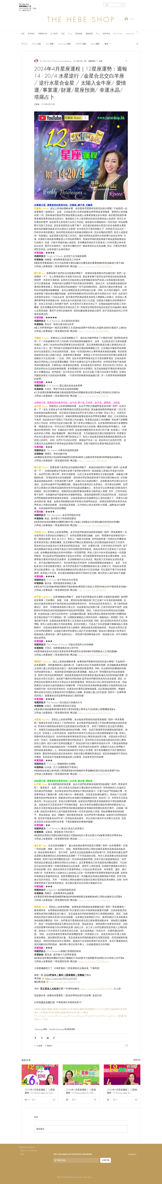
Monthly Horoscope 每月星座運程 (62, 1029)
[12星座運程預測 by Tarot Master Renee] (40, 1075)
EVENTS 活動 (81, 44)
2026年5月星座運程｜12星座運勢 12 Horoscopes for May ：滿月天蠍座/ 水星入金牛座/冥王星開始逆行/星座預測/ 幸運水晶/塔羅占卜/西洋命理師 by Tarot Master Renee (81, 1091)
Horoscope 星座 (64, 44)
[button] (137, 44)
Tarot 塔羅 (49, 44)
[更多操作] (126, 60)
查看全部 (136, 1060)
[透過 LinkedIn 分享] (48, 1038)
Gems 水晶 (36, 44)
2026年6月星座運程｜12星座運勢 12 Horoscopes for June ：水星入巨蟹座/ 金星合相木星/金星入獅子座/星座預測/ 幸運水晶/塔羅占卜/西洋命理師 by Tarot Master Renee (40, 1091)
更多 (106, 44)
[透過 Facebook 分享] (35, 1038)
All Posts (24, 44)
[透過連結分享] (54, 1038)
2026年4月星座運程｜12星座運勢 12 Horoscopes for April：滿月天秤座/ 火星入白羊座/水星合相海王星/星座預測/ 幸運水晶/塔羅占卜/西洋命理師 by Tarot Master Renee (122, 1091)
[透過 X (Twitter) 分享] (41, 1038)
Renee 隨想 (95, 44)
